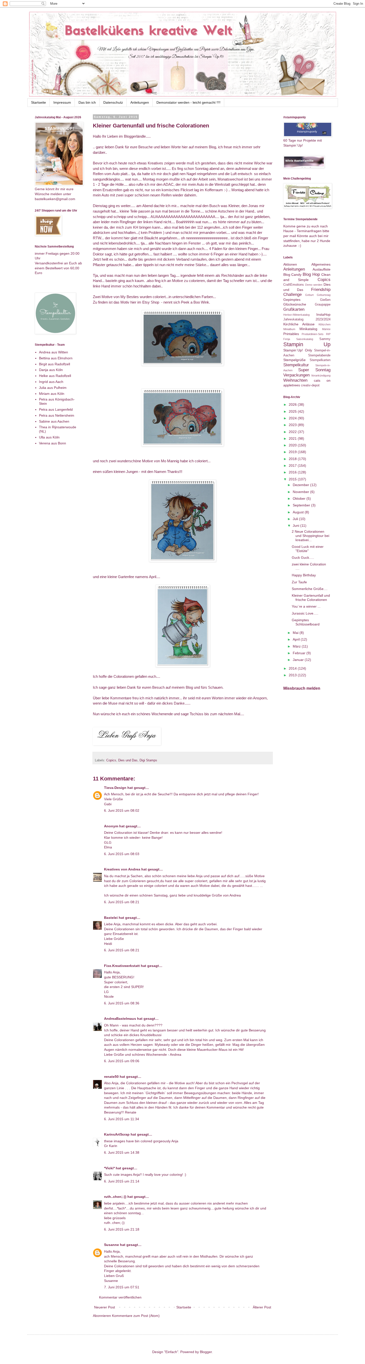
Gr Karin (110, 1146)
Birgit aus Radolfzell (54, 364)
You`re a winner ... (306, 606)
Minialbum (289, 329)
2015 (293, 479)
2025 (293, 411)
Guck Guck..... (303, 557)
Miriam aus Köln (51, 394)
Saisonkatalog (304, 339)
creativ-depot (310, 385)
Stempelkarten (320, 360)
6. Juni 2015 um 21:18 (121, 1229)
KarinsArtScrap (117, 1134)
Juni (296, 525)
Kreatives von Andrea (122, 869)
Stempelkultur (296, 365)
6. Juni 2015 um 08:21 (121, 902)
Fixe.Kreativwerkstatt (122, 966)
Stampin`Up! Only (297, 350)
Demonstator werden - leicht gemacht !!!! (188, 102)
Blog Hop (311, 274)
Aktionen (290, 264)
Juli (296, 519)
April (152, 577)
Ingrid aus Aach (51, 382)
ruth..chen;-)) (115, 1197)
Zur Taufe (299, 582)
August (299, 512)
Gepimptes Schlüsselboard (306, 622)
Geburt (309, 294)
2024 (293, 418)
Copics (111, 760)
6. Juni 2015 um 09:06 (121, 1061)
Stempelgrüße (294, 360)
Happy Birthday (304, 575)
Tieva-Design (115, 788)
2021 (293, 438)
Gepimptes (291, 300)
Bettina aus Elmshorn (56, 358)
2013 (293, 675)
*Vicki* (109, 1168)
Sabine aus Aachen (54, 421)
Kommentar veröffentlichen (120, 1297)
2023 (293, 425)
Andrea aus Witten (53, 352)
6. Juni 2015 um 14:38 (121, 1152)
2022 (293, 432)
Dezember (301, 485)
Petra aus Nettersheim (56, 415)
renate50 (111, 1077)
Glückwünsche (294, 304)
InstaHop (323, 314)
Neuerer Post (104, 1307)
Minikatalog (308, 329)
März (297, 646)
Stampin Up (306, 344)
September (302, 505)
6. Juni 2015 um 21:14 (121, 1181)
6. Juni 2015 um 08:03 (121, 854)
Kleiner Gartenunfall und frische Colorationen (311, 597)
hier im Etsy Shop (144, 302)
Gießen (325, 300)
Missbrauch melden (301, 688)
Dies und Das (128, 760)
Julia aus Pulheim (53, 388)
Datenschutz (113, 102)
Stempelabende (319, 355)
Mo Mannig (170, 461)
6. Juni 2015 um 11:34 (121, 1119)
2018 (293, 459)
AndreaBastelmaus (120, 1019)
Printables (291, 334)
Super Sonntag (314, 370)
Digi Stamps (148, 760)
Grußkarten (293, 309)
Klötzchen (324, 324)
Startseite (38, 102)
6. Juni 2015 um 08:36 (121, 1003)
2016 (293, 472)
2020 (293, 445)
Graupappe (322, 304)
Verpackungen (296, 375)
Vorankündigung (320, 375)
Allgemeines (320, 264)
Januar (299, 660)
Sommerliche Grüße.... (310, 589)
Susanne (111, 1245)
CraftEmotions (293, 284)
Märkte (326, 329)
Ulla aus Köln (49, 437)
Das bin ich (87, 102)
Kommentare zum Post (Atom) (136, 1316)
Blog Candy (292, 275)
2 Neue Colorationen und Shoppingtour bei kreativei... (310, 535)
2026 (293, 404)
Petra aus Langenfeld (56, 409)
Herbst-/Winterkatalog (296, 314)
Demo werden (313, 284)
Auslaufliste (321, 269)
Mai (296, 633)
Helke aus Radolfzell (55, 376)
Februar (299, 653)
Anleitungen (139, 102)
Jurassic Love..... (305, 613)
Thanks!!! (174, 471)
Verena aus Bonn (52, 443)
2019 (293, 452)
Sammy (324, 339)
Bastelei (111, 918)
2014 (293, 668)
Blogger (206, 1352)
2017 (293, 465)
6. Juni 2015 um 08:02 (121, 810)
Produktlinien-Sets (313, 334)
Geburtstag (323, 294)
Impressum (62, 102)
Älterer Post (262, 1307)
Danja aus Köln (51, 370)
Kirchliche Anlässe (299, 324)
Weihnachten (295, 380)
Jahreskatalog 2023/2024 (306, 319)
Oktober (299, 498)
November (301, 492)
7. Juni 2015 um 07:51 (121, 1287)
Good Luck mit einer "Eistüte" (308, 549)
